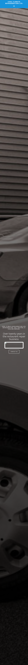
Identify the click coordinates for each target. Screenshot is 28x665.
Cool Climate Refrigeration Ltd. (14, 2)
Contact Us (14, 351)
